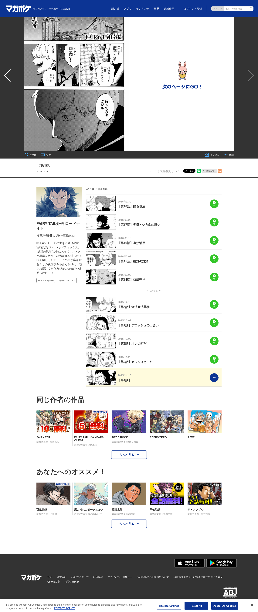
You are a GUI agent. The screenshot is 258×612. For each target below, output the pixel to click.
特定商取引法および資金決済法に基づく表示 (198, 577)
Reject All (196, 605)
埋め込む (211, 170)
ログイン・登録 (193, 8)
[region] (129, 605)
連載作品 (169, 8)
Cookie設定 (53, 581)
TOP (49, 577)
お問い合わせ (71, 581)
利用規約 (98, 577)
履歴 (156, 8)
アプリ (128, 8)
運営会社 (62, 577)
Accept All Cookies (224, 605)
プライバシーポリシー (120, 577)
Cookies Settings (169, 605)
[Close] (252, 605)
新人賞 (115, 8)
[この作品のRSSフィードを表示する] (220, 171)
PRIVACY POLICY (64, 608)
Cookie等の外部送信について (153, 577)
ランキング (142, 8)
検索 (251, 8)
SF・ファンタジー (46, 280)
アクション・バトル (66, 280)
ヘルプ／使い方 (80, 577)
